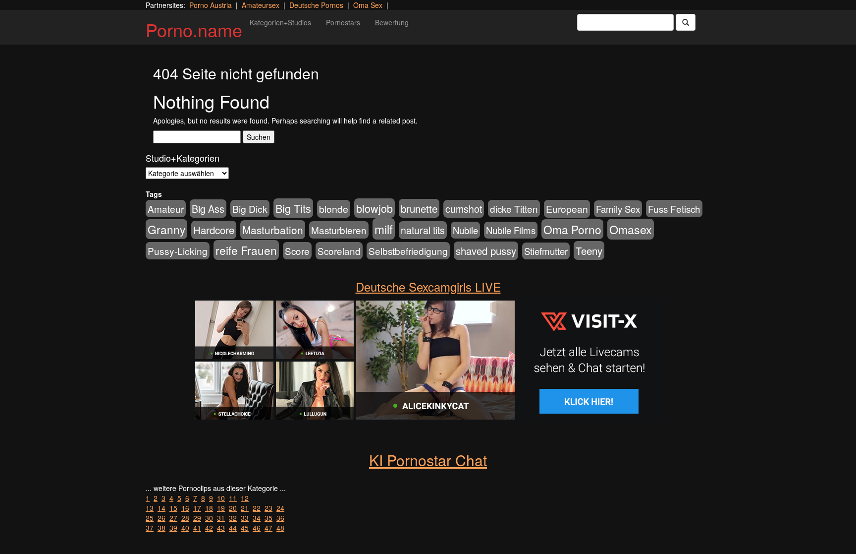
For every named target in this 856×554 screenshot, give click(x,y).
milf (383, 229)
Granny (166, 229)
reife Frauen (246, 250)
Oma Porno (572, 229)
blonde (333, 209)
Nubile (465, 230)
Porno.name (194, 29)
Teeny (589, 250)
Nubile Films (510, 230)
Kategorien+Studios (280, 22)
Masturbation (272, 229)
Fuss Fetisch (674, 208)
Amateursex (260, 5)
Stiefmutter (546, 251)
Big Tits (293, 208)
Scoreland (339, 250)
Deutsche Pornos (316, 5)
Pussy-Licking (178, 250)
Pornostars (343, 22)
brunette (419, 208)
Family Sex (618, 208)
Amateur (166, 208)
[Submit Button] (686, 22)
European (567, 209)
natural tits (423, 230)
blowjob (374, 208)
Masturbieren (339, 230)
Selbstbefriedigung (408, 250)
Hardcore (213, 230)
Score (297, 250)
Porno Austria (210, 5)
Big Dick (250, 208)
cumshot (463, 209)
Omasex (630, 229)
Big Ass (208, 208)
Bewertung (392, 22)
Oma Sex (367, 5)
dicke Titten (514, 208)
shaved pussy (486, 251)
